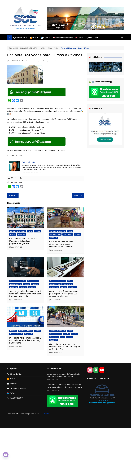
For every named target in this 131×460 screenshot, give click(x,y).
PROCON (35, 284)
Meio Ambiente (67, 234)
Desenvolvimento (55, 234)
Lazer (62, 337)
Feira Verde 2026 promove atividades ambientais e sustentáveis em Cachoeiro (61, 244)
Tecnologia (32, 287)
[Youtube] (9, 178)
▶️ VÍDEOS (34, 38)
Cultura (26, 61)
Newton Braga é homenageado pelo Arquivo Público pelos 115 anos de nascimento (63, 293)
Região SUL (21, 234)
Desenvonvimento (15, 284)
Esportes (40, 61)
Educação (33, 61)
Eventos (37, 231)
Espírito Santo (67, 284)
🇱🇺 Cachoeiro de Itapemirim (63, 38)
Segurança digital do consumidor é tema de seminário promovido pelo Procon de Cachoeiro (25, 293)
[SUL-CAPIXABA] (105, 129)
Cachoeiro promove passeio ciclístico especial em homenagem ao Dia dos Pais (64, 346)
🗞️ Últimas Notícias (20, 38)
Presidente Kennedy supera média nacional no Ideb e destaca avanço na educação (25, 340)
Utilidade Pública (53, 61)
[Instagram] (12, 178)
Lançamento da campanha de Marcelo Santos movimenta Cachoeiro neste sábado (63, 375)
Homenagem (54, 287)
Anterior (13, 195)
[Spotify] (21, 178)
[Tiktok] (18, 178)
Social (45, 61)
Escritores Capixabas (25, 330)
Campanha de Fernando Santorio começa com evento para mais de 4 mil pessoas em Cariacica (64, 386)
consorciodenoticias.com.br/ (31, 173)
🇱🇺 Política (79, 38)
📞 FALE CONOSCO (93, 38)
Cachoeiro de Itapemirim (17, 231)
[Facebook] (15, 178)
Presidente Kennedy (16, 334)
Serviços (23, 287)
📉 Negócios (45, 38)
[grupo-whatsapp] (36, 92)
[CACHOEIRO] (105, 66)
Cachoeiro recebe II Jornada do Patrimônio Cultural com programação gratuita (23, 241)
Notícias (12, 234)
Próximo (77, 195)
